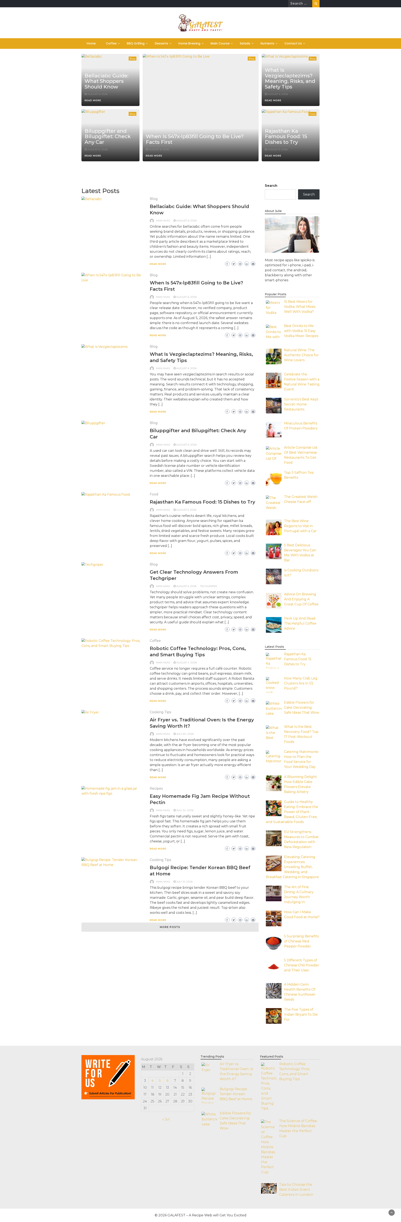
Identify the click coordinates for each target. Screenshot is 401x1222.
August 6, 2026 (97, 94)
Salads (245, 43)
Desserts (161, 43)
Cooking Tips (160, 712)
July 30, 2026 (185, 733)
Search (271, 186)
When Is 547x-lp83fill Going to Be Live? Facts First (195, 139)
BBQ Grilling (136, 43)
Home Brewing (189, 43)
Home (91, 43)
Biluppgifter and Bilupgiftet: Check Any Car (108, 136)
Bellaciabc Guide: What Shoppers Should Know (106, 81)
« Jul (166, 1119)
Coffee (111, 43)
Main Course (220, 43)
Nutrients (267, 43)
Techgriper (208, 586)
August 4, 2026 (186, 662)
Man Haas (163, 220)
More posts (170, 927)
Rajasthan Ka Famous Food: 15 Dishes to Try (286, 136)
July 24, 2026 (184, 810)
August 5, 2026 (278, 149)
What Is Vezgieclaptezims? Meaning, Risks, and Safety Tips (290, 78)
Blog (132, 58)
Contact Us (293, 43)
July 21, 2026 (184, 881)
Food (312, 113)
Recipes (156, 788)
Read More (93, 100)
